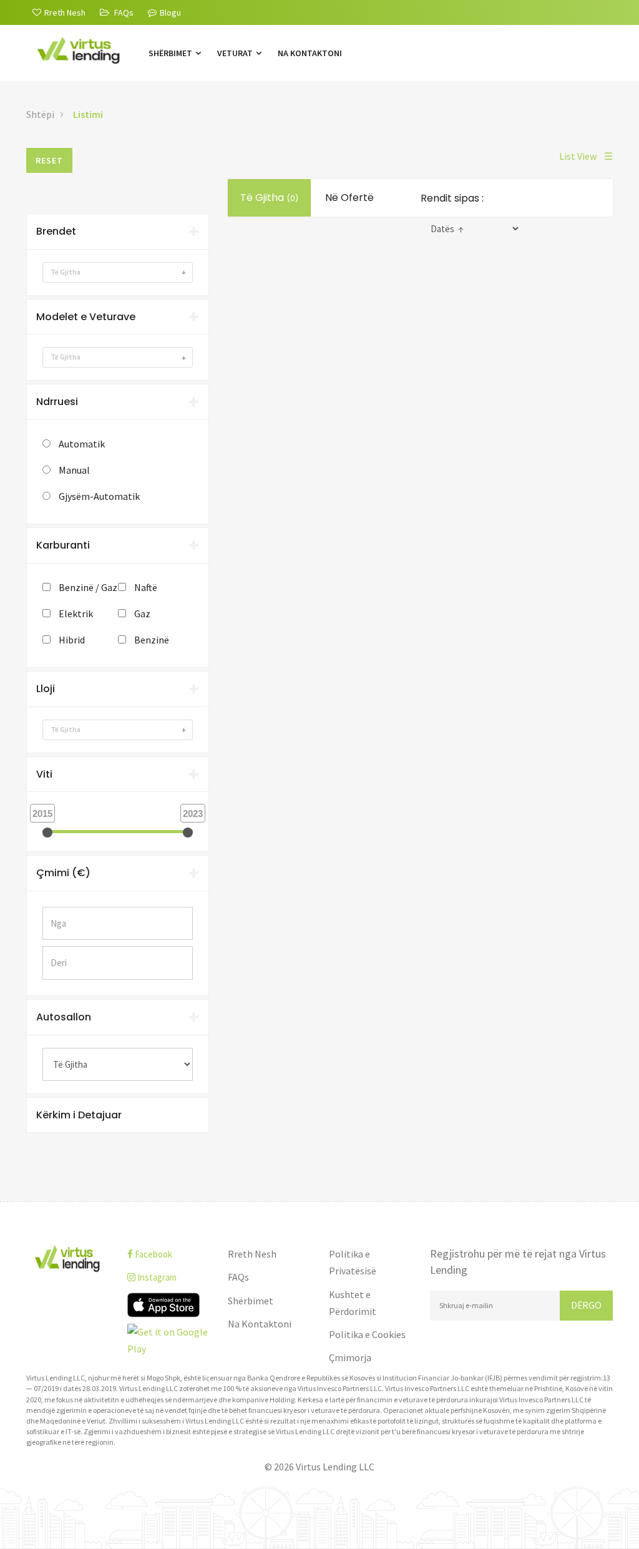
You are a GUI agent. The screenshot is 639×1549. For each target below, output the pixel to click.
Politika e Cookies (367, 1334)
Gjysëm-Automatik (99, 496)
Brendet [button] (56, 231)
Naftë (145, 587)
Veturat (236, 53)
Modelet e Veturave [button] (85, 317)
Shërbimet (171, 53)
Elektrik (76, 613)
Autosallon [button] (63, 1017)
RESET (49, 160)
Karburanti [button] (63, 545)
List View (586, 156)
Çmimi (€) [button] (63, 873)
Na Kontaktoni (310, 53)
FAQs (238, 1277)
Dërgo (586, 1305)
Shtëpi (40, 114)
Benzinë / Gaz (88, 587)
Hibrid (72, 639)
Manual (74, 470)
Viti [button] (44, 774)
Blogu (170, 12)
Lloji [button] (45, 689)
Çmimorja (350, 1357)
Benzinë (151, 639)
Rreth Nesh (252, 1254)
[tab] (117, 231)
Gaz (142, 613)
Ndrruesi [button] (57, 401)
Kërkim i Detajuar (79, 1115)
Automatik (82, 443)
